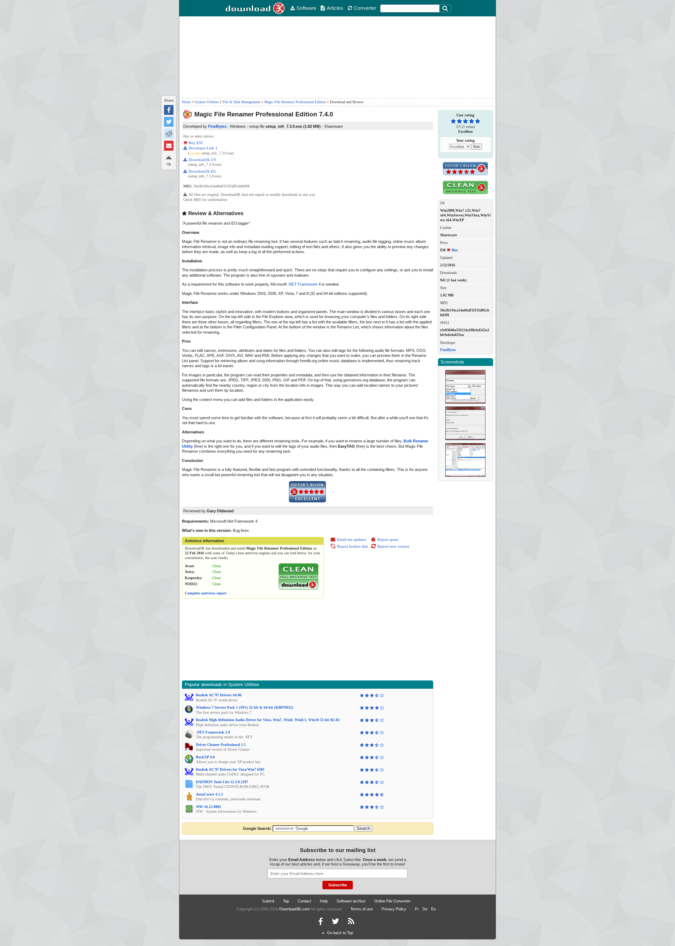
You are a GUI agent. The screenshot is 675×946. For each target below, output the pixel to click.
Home (186, 102)
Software (306, 8)
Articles (335, 8)
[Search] (445, 8)
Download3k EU (202, 171)
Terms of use (361, 909)
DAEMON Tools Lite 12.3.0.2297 (222, 782)
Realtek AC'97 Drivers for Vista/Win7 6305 (230, 770)
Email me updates (351, 539)
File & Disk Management (241, 102)
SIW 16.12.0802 (208, 807)
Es (433, 909)
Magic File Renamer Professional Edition (295, 102)
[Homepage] (256, 8)
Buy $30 (196, 143)
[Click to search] (446, 8)
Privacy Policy (394, 909)
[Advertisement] (337, 57)
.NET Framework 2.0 (213, 732)
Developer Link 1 (203, 148)
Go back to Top (340, 932)
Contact (304, 901)
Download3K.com (294, 909)
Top (286, 901)
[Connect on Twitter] (335, 922)
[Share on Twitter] (168, 122)
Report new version (393, 546)
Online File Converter (392, 901)
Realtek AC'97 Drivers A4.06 (219, 695)
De (424, 909)
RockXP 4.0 (205, 757)
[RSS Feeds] (351, 922)
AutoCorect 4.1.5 (209, 794)
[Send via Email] (168, 145)
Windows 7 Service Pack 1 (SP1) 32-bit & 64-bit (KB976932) (244, 708)
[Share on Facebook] (168, 110)
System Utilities (207, 102)
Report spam (387, 539)
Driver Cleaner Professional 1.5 (221, 745)
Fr (417, 909)
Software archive (350, 901)
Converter (365, 8)
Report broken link (352, 546)
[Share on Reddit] (168, 134)
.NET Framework (302, 284)
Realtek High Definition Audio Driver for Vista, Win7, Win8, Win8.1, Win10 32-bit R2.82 (268, 720)
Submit (268, 901)
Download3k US (202, 160)
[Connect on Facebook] (320, 922)
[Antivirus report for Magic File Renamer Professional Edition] (298, 588)
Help (324, 901)
